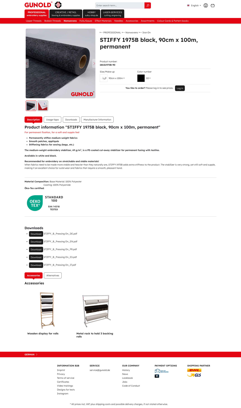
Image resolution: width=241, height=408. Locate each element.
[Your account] (206, 5)
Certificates (63, 381)
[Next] (94, 63)
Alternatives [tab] (52, 275)
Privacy (61, 374)
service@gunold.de (100, 370)
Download (36, 234)
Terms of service (65, 377)
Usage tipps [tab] (52, 119)
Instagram (62, 393)
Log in (180, 88)
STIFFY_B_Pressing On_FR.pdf (60, 249)
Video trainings (65, 385)
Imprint (61, 370)
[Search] (147, 5)
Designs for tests (66, 389)
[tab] (33, 120)
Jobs (124, 381)
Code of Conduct (131, 385)
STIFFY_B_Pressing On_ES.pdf (60, 257)
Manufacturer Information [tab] (97, 119)
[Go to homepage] (43, 4)
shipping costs (103, 404)
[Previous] (27, 63)
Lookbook (127, 377)
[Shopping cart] (212, 5)
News (125, 374)
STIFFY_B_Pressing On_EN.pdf (60, 241)
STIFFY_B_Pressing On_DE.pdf (60, 233)
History (126, 370)
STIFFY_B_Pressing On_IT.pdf (60, 264)
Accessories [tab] (33, 275)
